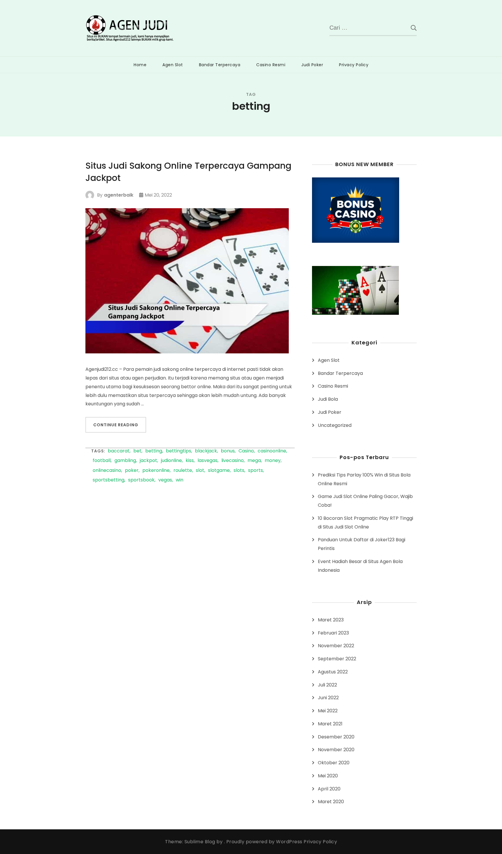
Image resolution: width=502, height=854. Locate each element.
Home (140, 65)
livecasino (232, 461)
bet (137, 451)
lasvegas (208, 461)
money (273, 461)
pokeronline (156, 471)
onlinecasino (107, 471)
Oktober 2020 (333, 762)
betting (153, 451)
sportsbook (141, 480)
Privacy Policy (353, 65)
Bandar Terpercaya (220, 65)
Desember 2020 (336, 736)
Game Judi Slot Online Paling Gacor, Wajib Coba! (365, 500)
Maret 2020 (331, 801)
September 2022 (337, 658)
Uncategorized (335, 425)
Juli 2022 (327, 685)
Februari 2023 (333, 633)
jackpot (148, 461)
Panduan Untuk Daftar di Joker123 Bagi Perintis (361, 544)
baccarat (119, 451)
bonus (228, 451)
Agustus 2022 (333, 671)
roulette (182, 471)
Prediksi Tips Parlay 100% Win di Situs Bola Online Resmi (364, 479)
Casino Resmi (270, 65)
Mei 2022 (328, 710)
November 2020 (336, 749)
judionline (171, 461)
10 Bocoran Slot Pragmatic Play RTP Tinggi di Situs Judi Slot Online (365, 522)
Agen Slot (172, 65)
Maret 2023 (331, 619)
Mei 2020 (328, 775)
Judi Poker (312, 65)
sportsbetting (108, 480)
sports (255, 471)
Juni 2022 (328, 697)
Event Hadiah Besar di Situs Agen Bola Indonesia (360, 565)
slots (239, 471)
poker (132, 471)
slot (200, 471)
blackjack (206, 451)
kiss (190, 461)
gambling (125, 461)
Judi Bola (328, 399)
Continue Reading (115, 425)
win (179, 480)
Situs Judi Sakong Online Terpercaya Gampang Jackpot (188, 172)
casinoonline (272, 451)
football (102, 461)
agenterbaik (118, 195)
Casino (246, 451)
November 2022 (336, 645)
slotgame (219, 471)
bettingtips (178, 451)
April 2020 (329, 788)
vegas (165, 480)
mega (254, 461)
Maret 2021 (330, 723)
